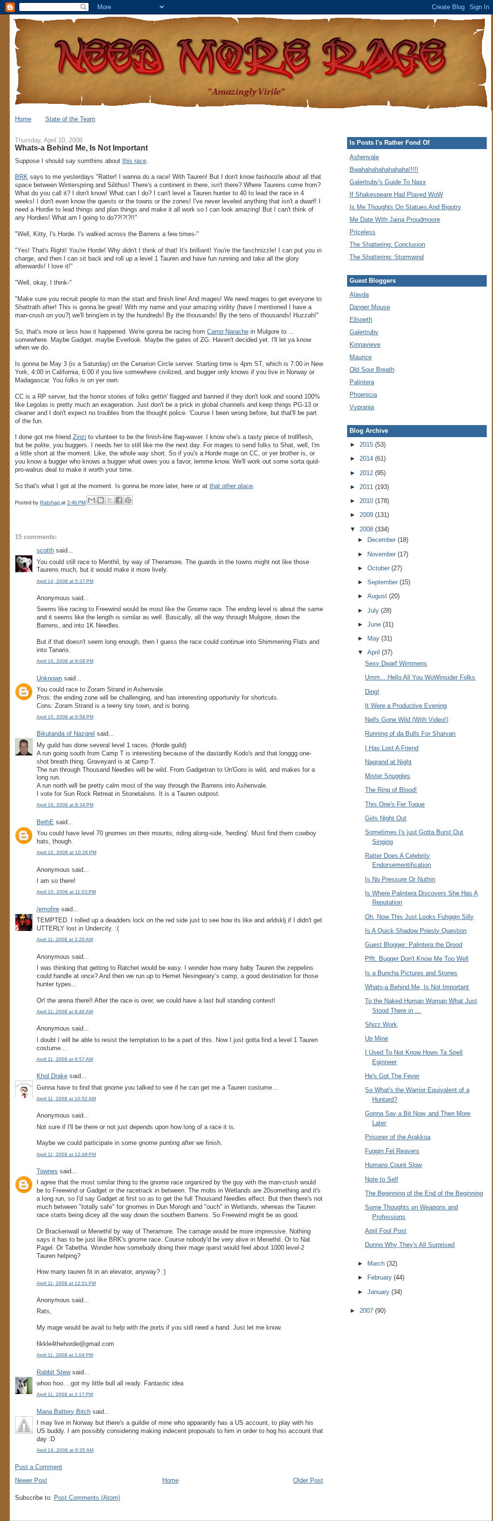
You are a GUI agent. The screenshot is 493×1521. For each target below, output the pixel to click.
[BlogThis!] (100, 500)
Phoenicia (363, 394)
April (374, 652)
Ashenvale (364, 157)
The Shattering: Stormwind (387, 257)
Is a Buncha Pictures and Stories (411, 973)
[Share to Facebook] (119, 500)
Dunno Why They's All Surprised (409, 1244)
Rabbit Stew (53, 1372)
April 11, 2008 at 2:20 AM (65, 939)
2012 (367, 473)
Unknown (49, 678)
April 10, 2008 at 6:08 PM (65, 661)
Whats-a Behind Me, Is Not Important (417, 987)
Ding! (372, 691)
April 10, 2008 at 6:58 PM (65, 716)
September (383, 582)
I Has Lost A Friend (391, 748)
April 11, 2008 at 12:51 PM (66, 1283)
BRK (21, 176)
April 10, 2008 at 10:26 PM (66, 852)
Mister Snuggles (387, 775)
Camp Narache (227, 331)
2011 (367, 486)
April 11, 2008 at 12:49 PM (66, 1154)
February (380, 1277)
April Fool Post (385, 1230)
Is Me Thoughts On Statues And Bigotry (405, 207)
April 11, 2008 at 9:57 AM (65, 1059)
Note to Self (381, 1179)
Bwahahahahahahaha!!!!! (384, 169)
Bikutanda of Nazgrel (66, 733)
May (374, 638)
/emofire (48, 909)
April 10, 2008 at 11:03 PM (66, 891)
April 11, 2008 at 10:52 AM (66, 1098)
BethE (45, 822)
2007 (367, 1310)
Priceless (363, 232)
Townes (47, 1171)
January (379, 1291)
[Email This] (91, 500)
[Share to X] (110, 500)
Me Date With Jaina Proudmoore (395, 219)
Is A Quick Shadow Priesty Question (416, 930)
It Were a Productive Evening (406, 705)
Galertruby (364, 332)
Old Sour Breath (372, 369)
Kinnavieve (365, 344)
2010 (367, 500)
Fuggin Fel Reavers (392, 1151)
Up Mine (376, 1038)
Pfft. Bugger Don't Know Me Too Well (416, 958)
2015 (367, 444)
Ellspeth (361, 319)
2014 (367, 458)
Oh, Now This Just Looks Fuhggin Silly (419, 916)
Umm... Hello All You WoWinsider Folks (420, 677)
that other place (231, 486)
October (379, 568)
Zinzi (79, 436)
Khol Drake (52, 1076)
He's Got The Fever (392, 1076)
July (374, 610)
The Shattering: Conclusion (387, 244)
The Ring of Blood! (391, 789)
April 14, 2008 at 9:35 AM (65, 1450)
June (375, 624)
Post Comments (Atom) (87, 1497)
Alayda (359, 294)
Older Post (308, 1480)
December (382, 539)
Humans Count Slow (393, 1165)
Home (23, 119)
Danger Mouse (370, 307)
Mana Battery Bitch (64, 1411)
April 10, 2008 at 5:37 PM (65, 581)
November (382, 554)
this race (134, 160)
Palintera (362, 382)
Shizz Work (381, 1024)
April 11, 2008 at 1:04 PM (65, 1355)
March (377, 1263)
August (378, 596)
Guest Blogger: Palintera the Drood (413, 944)
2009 (367, 514)
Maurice (361, 357)
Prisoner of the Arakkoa (397, 1137)
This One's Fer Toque (395, 804)
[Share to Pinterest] (128, 500)
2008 (367, 529)
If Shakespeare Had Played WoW (396, 194)
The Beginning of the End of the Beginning (424, 1193)
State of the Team (70, 119)
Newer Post (31, 1480)
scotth (45, 550)
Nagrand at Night (388, 762)
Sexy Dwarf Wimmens (396, 663)
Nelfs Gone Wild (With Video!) (406, 719)
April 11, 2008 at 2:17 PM (65, 1394)
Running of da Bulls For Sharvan (410, 733)
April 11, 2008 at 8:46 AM (65, 1011)
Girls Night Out (385, 818)
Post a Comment (38, 1467)
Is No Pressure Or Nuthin (400, 879)
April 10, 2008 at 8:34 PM (65, 804)
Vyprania (362, 407)
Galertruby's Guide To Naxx (388, 182)
